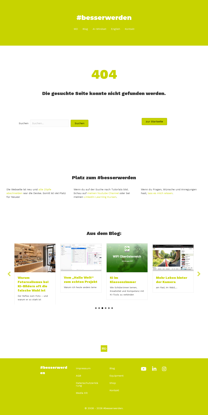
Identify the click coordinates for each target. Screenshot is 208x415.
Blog (85, 28)
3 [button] (102, 304)
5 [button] (109, 304)
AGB (78, 371)
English (115, 28)
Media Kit (82, 388)
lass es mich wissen (160, 193)
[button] (79, 123)
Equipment (117, 371)
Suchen (23, 123)
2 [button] (99, 304)
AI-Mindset (99, 28)
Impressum (83, 363)
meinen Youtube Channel (103, 193)
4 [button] (105, 304)
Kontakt (129, 28)
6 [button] (112, 304)
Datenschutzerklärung (87, 380)
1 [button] (96, 304)
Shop (113, 378)
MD (76, 28)
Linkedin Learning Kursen (100, 196)
